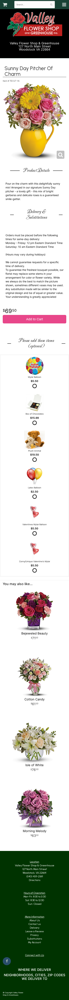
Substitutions (34, 938)
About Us (34, 920)
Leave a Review (34, 931)
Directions (34, 880)
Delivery (34, 927)
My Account (34, 942)
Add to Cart (34, 319)
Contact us (34, 924)
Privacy (34, 935)
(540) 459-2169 (36, 54)
